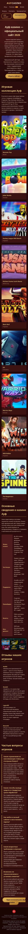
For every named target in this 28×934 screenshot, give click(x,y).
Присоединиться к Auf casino (16, 901)
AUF (14, 3)
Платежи (13, 7)
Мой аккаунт (6, 16)
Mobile (22, 7)
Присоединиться (20, 15)
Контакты (12, 11)
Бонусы (4, 11)
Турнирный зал (21, 11)
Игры (5, 7)
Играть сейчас (14, 76)
